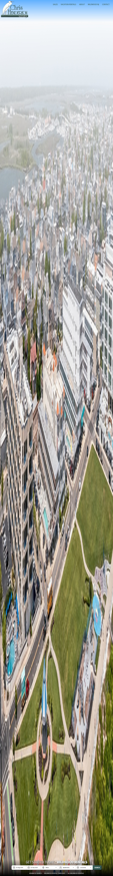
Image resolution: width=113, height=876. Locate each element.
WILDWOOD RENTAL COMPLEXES (54, 873)
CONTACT (105, 4)
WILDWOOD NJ (93, 4)
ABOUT (82, 4)
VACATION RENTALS (68, 4)
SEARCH (97, 868)
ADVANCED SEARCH (35, 873)
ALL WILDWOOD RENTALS (76, 873)
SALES (55, 4)
